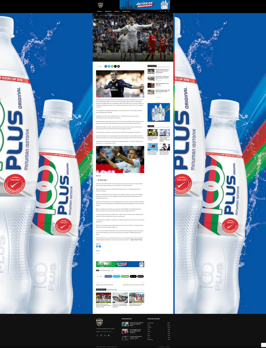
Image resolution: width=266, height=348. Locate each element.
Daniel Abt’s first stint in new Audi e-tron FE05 (133, 284)
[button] (168, 11)
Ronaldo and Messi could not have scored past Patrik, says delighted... (153, 153)
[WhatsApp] (112, 66)
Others (161, 149)
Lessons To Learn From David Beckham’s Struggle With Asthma (136, 324)
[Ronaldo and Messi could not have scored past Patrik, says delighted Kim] (153, 146)
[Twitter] (163, 11)
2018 (101, 15)
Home (97, 15)
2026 (97, 302)
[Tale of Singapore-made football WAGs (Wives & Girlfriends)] (125, 331)
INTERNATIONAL (126, 11)
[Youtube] (165, 11)
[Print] (118, 66)
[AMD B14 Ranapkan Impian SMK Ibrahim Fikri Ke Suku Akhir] (136, 298)
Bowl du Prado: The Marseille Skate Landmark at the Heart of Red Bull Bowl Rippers (120, 305)
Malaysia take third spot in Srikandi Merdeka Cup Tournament (153, 138)
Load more (158, 97)
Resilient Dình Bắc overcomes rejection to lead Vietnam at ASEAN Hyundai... (162, 71)
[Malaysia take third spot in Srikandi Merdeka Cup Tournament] (153, 132)
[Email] (115, 66)
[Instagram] (161, 11)
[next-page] (99, 310)
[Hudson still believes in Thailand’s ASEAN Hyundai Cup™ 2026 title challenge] (165, 132)
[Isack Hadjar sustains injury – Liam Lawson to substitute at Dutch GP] (165, 146)
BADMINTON (108, 11)
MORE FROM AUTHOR (112, 289)
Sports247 (104, 346)
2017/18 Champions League (105, 270)
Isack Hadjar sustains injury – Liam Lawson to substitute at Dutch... (164, 153)
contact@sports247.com (107, 331)
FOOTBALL (99, 11)
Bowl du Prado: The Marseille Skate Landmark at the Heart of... (162, 78)
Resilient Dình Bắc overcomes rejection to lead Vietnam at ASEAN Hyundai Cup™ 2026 (103, 305)
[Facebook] (158, 11)
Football (100, 50)
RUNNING (116, 11)
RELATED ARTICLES (101, 289)
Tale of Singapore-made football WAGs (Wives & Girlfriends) (135, 331)
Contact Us (168, 346)
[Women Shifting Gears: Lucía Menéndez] (151, 85)
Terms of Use (161, 346)
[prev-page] (97, 310)
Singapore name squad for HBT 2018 (104, 284)
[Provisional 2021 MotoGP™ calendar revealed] (125, 338)
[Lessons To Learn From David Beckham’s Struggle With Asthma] (125, 324)
